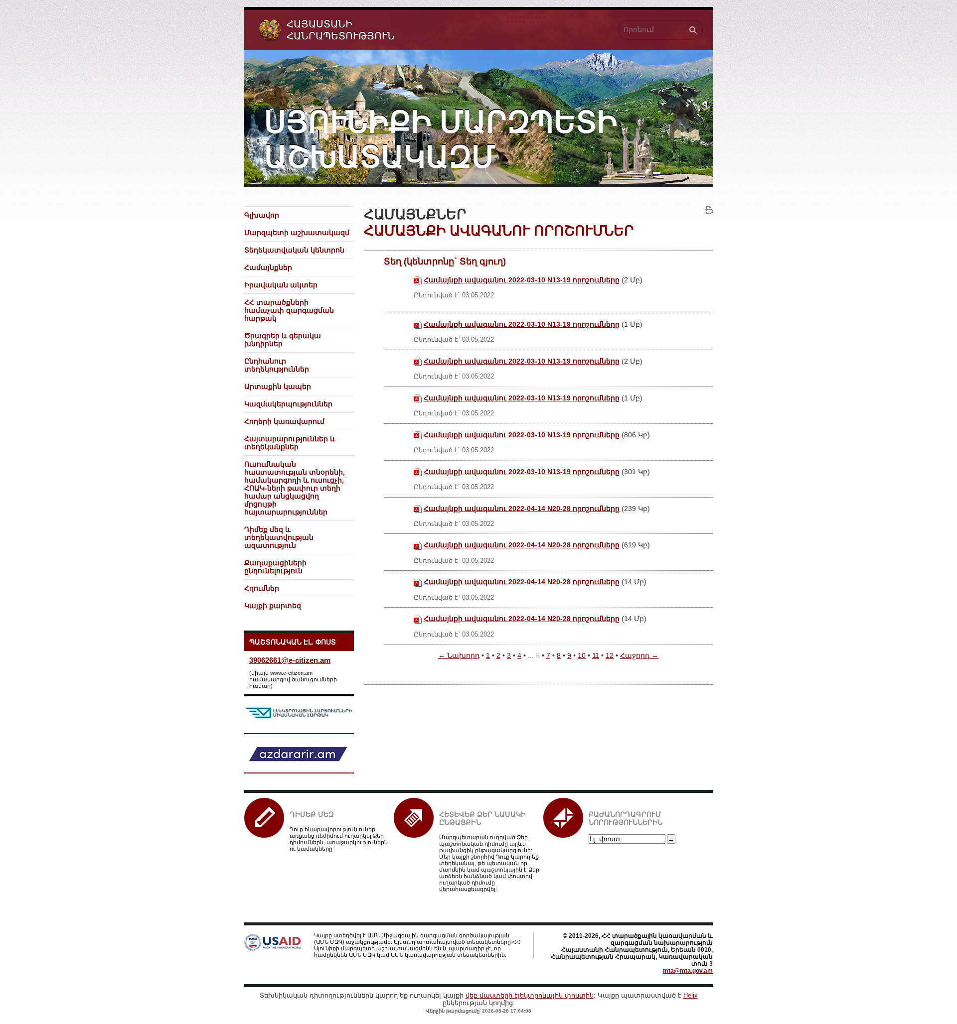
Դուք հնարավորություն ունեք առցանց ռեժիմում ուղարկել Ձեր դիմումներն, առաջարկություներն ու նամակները (339, 839)
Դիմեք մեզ (312, 814)
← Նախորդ (458, 655)
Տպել (709, 210)
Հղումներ (261, 588)
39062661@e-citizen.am (289, 660)
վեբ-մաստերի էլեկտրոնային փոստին (530, 995)
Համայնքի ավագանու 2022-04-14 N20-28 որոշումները (522, 508)
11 (595, 655)
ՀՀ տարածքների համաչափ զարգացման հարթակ (289, 310)
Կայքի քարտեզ (272, 606)
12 (610, 655)
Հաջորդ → (639, 655)
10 (582, 655)
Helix (690, 995)
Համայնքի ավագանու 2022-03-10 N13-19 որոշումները (522, 280)
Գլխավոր (261, 215)
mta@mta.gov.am (688, 970)
